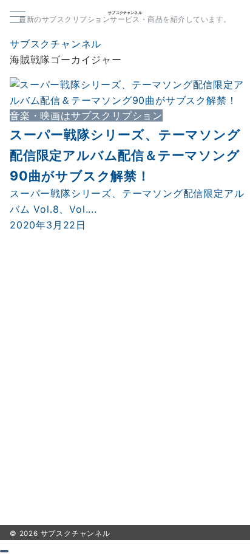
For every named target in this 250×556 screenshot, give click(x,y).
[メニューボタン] (17, 18)
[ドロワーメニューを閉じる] (4, 551)
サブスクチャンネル (124, 13)
